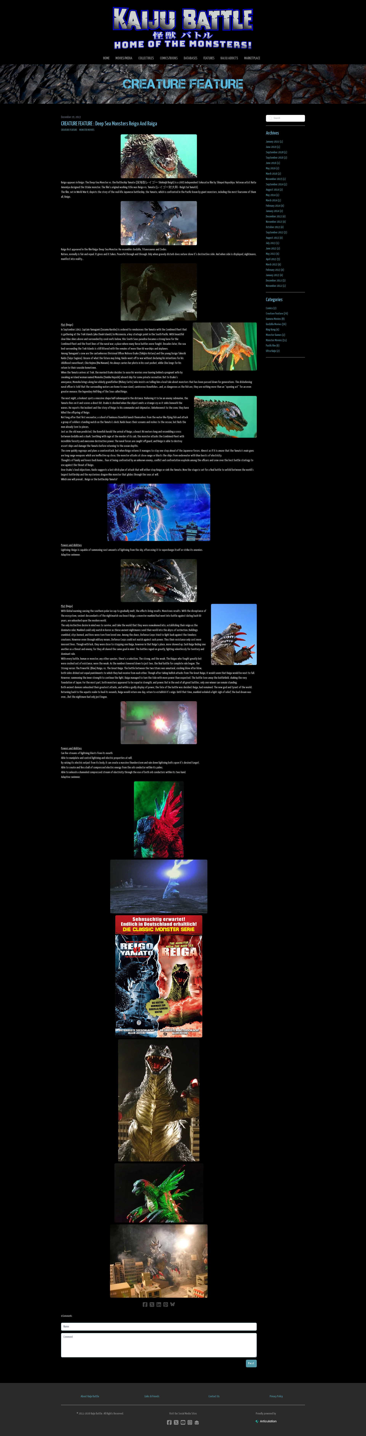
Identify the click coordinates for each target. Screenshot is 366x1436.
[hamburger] (69, 6)
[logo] (183, 28)
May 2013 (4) (272, 253)
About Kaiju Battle (90, 1396)
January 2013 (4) (274, 275)
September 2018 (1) (276, 152)
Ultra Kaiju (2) (273, 351)
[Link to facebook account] (169, 1422)
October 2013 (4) (275, 227)
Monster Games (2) (275, 335)
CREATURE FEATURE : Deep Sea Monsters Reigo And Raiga (109, 124)
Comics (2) (271, 308)
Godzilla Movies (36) (276, 324)
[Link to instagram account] (190, 1422)
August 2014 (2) (274, 189)
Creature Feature (69, 130)
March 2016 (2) (273, 173)
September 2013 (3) (276, 232)
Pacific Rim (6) (272, 345)
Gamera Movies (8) (275, 318)
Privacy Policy (276, 1396)
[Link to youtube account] (183, 1422)
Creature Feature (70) (277, 313)
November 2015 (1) (276, 179)
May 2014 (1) (272, 195)
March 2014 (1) (273, 200)
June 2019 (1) (273, 147)
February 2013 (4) (275, 269)
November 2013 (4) (276, 221)
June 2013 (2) (273, 248)
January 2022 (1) (274, 141)
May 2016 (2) (272, 168)
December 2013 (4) (276, 216)
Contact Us (214, 1396)
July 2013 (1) (272, 243)
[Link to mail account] (196, 1422)
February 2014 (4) (275, 205)
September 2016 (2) (276, 157)
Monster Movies (86, 130)
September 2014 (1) (276, 184)
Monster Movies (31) (276, 340)
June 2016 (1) (273, 163)
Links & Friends (151, 1396)
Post (251, 1363)
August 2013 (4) (274, 237)
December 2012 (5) (276, 280)
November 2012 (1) (276, 285)
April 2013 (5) (273, 259)
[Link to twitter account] (176, 1422)
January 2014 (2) (274, 211)
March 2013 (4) (273, 264)
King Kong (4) (272, 329)
